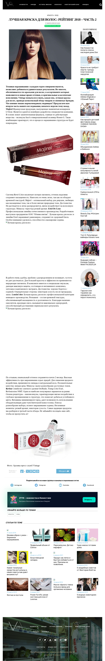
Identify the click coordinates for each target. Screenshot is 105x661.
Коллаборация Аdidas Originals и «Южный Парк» (87, 97)
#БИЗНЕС (68, 626)
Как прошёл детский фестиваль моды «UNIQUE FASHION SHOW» (89, 123)
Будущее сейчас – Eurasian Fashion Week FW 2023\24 (88, 262)
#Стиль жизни (45, 4)
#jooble (45, 631)
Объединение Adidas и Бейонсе (89, 148)
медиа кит (52, 647)
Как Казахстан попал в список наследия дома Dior (89, 50)
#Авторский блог (72, 4)
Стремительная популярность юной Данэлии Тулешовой (89, 170)
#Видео (85, 4)
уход (18, 514)
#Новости (23, 4)
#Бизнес (58, 4)
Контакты (41, 647)
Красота (50, 15)
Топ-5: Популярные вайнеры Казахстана (89, 236)
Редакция (64, 647)
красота (11, 514)
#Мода (33, 4)
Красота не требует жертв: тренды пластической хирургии (89, 70)
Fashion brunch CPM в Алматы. (89, 193)
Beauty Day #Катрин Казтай (89, 215)
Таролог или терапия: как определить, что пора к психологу (88, 294)
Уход (56, 15)
